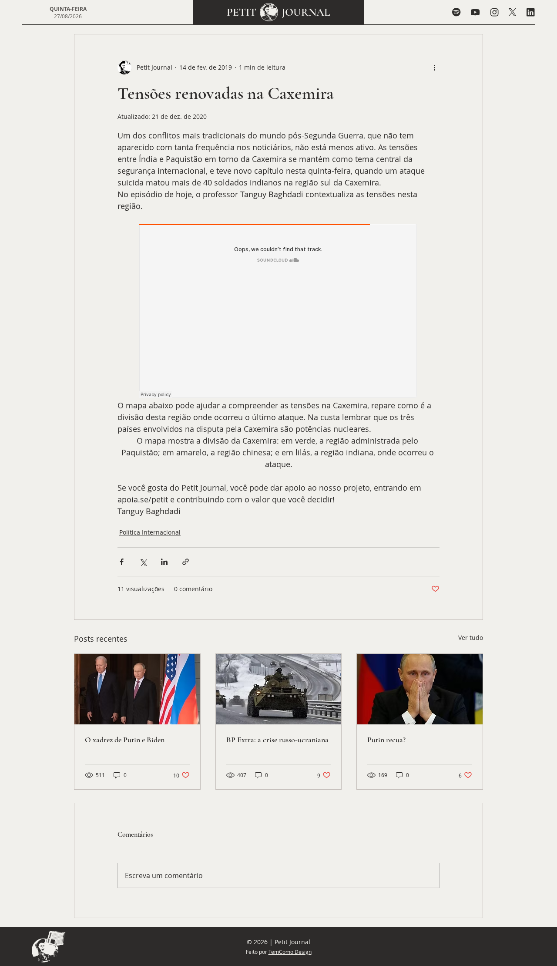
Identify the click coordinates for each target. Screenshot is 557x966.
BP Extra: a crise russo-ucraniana (277, 739)
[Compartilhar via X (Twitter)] (143, 562)
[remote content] (278, 312)
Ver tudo (470, 637)
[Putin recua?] (420, 689)
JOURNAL (306, 12)
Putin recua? (386, 739)
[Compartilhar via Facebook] (121, 562)
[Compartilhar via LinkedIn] (164, 562)
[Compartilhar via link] (185, 562)
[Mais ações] (434, 67)
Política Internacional (150, 532)
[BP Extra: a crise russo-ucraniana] (279, 689)
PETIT (241, 12)
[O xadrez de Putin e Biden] (137, 689)
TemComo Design (290, 951)
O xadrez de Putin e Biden (124, 739)
